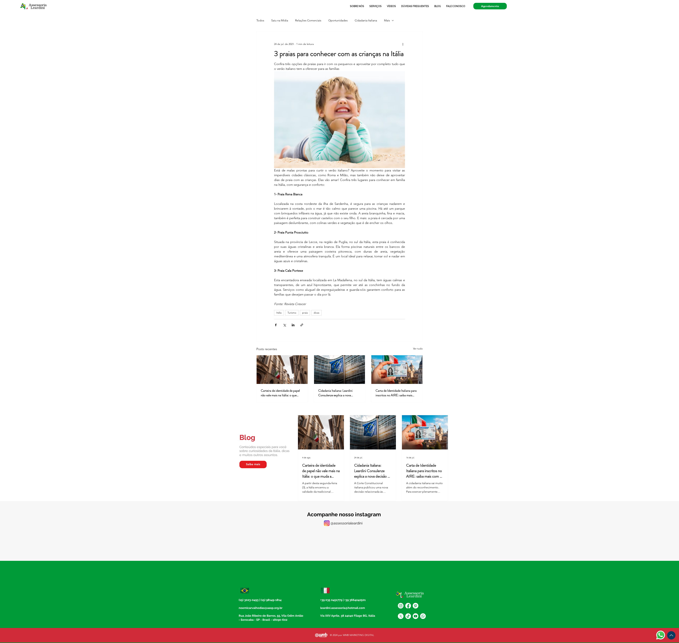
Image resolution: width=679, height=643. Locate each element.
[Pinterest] (415, 606)
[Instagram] (401, 606)
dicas (316, 312)
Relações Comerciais (308, 20)
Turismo (292, 312)
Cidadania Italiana (366, 20)
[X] (401, 616)
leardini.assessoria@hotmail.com (342, 608)
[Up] (671, 635)
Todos (260, 20)
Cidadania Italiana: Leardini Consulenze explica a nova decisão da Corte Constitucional (338, 393)
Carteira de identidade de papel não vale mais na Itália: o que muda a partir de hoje (280, 393)
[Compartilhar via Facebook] (275, 325)
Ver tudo (418, 348)
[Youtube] (415, 616)
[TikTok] (408, 616)
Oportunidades (338, 20)
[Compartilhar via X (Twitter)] (284, 325)
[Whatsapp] (423, 616)
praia (305, 312)
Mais (387, 20)
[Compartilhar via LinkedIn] (293, 325)
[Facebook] (408, 606)
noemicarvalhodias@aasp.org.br (260, 608)
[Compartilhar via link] (301, 325)
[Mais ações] (403, 44)
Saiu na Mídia (279, 20)
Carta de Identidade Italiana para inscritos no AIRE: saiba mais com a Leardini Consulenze (396, 393)
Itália (279, 312)
